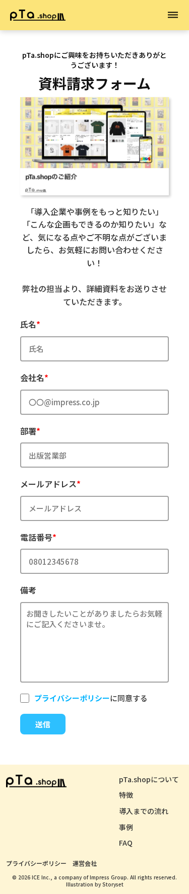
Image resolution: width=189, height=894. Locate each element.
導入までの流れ (143, 811)
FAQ (126, 843)
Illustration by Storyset (94, 884)
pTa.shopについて (149, 779)
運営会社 (85, 863)
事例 (126, 827)
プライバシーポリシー (36, 863)
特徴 (126, 795)
